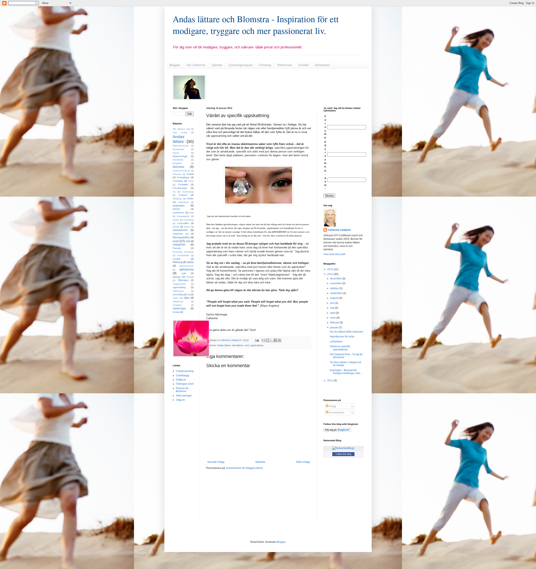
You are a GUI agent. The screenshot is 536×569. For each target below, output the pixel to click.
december (336, 278)
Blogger (281, 542)
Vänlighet (177, 305)
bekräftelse (237, 345)
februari (335, 322)
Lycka (176, 226)
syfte (183, 273)
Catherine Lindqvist (339, 229)
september (336, 293)
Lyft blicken (336, 341)
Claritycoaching (185, 371)
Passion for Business (182, 390)
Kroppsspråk (183, 216)
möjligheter (179, 244)
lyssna (187, 227)
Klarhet (176, 209)
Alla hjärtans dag (181, 129)
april (333, 312)
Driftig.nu (181, 379)
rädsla (190, 262)
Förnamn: (325, 127)
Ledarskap (188, 220)
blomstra (178, 166)
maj (332, 307)
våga (186, 297)
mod (247, 345)
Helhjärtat (177, 198)
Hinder (190, 198)
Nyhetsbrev (322, 65)
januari (334, 327)
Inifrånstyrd (183, 202)
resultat (176, 259)
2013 (330, 269)
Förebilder (183, 184)
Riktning (177, 262)
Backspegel (178, 149)
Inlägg (332, 406)
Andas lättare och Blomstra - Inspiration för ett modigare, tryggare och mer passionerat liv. (256, 24)
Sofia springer (184, 395)
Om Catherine (196, 65)
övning (176, 312)
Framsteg (178, 181)
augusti (334, 298)
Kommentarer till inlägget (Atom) (244, 468)
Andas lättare (224, 345)
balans (176, 153)
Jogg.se (180, 399)
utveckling (178, 294)
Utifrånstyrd (178, 291)
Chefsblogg (182, 375)
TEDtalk (190, 277)
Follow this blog (343, 454)
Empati (190, 174)
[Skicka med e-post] (264, 340)
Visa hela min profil (334, 254)
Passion (177, 248)
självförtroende (186, 266)
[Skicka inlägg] (256, 340)
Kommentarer (336, 412)
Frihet (191, 181)
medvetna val (180, 233)
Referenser (284, 65)
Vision (176, 298)
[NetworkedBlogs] (343, 448)
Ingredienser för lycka (342, 336)
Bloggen (174, 65)
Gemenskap (188, 192)
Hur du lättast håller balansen (346, 331)
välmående (178, 301)
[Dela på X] (271, 340)
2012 (330, 274)
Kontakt (304, 65)
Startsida (260, 462)
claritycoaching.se (181, 170)
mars (333, 317)
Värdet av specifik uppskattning (340, 348)
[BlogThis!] (267, 340)
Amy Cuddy (180, 132)
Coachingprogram (241, 65)
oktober (334, 288)
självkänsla (186, 269)
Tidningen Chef (184, 383)
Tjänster (216, 65)
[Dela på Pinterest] (279, 340)
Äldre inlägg (303, 462)
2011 (330, 380)
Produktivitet (183, 255)
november (336, 283)
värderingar (179, 308)
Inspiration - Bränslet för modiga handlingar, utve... (346, 372)
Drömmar (177, 174)
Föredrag (265, 65)
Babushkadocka (180, 146)
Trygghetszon (179, 284)
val (188, 294)
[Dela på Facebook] (275, 340)
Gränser (183, 195)
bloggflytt (177, 163)
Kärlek (176, 220)
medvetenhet (180, 230)
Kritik (191, 213)
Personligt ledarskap (183, 252)
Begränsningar (180, 156)
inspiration (179, 205)
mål (188, 241)
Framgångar (183, 177)
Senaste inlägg (215, 462)
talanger (177, 277)
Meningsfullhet (181, 237)
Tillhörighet (183, 280)
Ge (174, 192)
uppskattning (256, 345)
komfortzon (178, 212)
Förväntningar (180, 188)
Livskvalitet (183, 223)
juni (332, 303)
